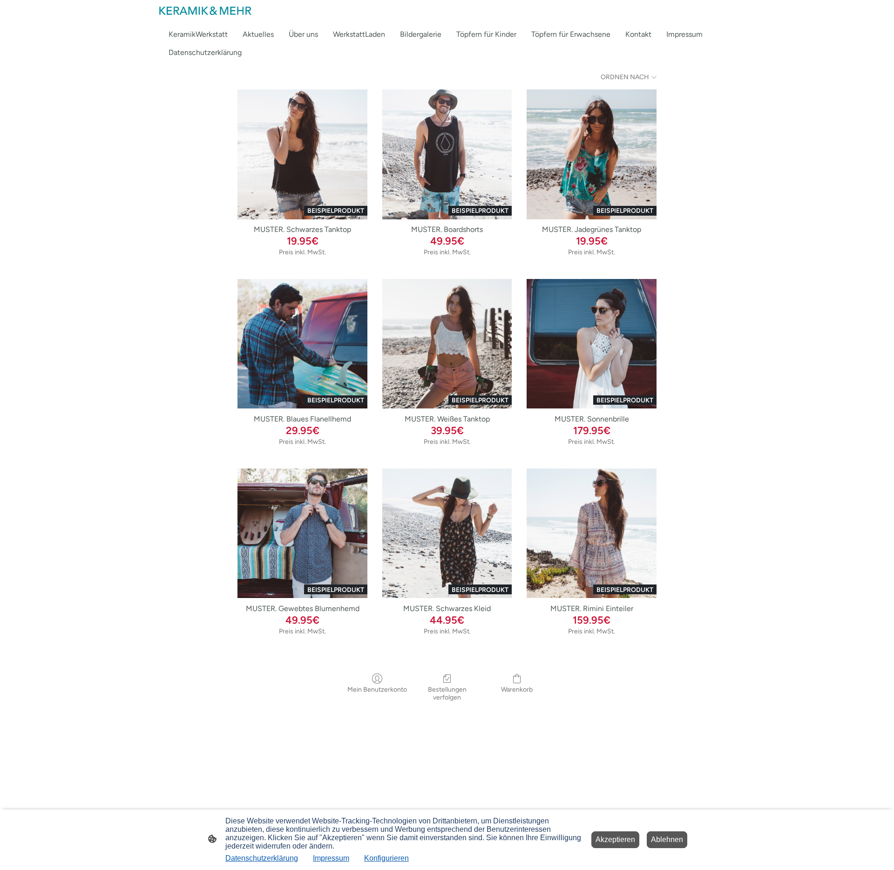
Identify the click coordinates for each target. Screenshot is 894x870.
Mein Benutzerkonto (377, 689)
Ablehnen (667, 839)
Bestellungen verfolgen (447, 693)
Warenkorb (517, 689)
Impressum (331, 858)
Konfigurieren (386, 858)
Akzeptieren (615, 839)
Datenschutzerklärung (261, 858)
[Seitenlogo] (204, 11)
